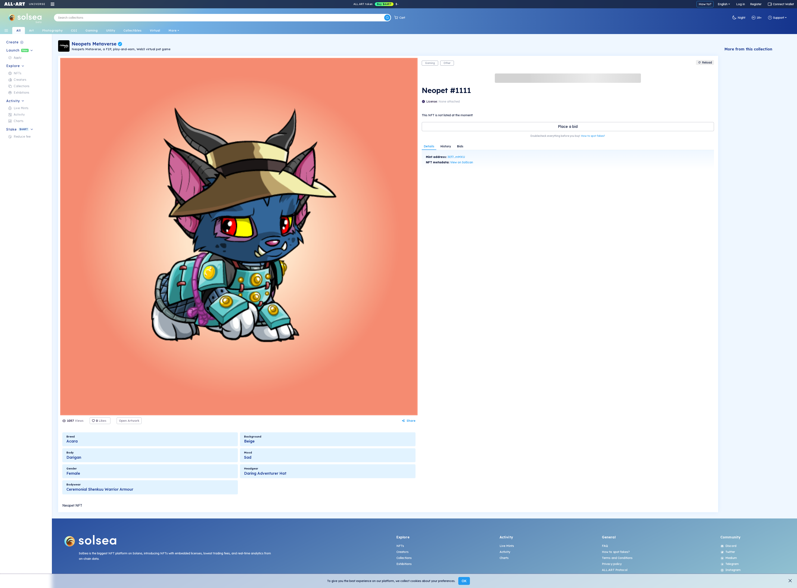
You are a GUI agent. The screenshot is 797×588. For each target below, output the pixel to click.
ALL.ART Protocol (614, 570)
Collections (404, 558)
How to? (705, 4)
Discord (730, 546)
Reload (707, 62)
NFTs (400, 546)
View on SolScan (461, 162)
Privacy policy (612, 564)
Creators (402, 552)
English (722, 4)
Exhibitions (404, 564)
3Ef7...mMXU (456, 157)
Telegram (732, 564)
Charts (504, 558)
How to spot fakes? (593, 135)
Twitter (730, 552)
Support (778, 18)
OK (464, 581)
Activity (505, 552)
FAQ (605, 546)
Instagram (733, 570)
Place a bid (568, 126)
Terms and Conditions (617, 558)
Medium (731, 558)
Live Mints (507, 546)
